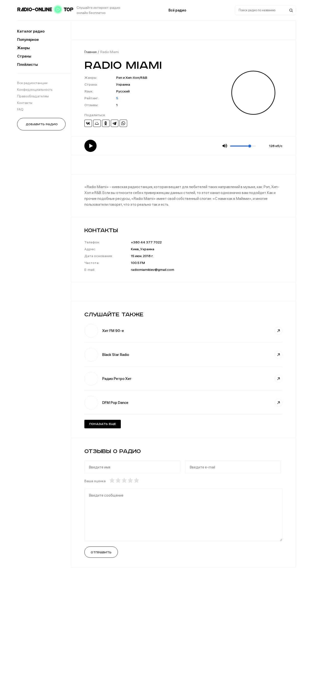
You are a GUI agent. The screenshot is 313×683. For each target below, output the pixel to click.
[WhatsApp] (123, 123)
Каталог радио (31, 31)
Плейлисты (27, 64)
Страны (24, 56)
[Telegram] (114, 123)
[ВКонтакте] (88, 123)
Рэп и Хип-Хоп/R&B (131, 78)
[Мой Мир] (97, 123)
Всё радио (177, 10)
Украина (123, 84)
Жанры (23, 48)
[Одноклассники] (106, 123)
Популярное (28, 39)
